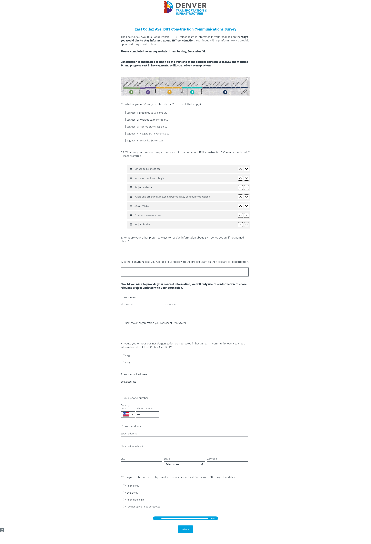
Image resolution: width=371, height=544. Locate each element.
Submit (185, 529)
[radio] (122, 355)
